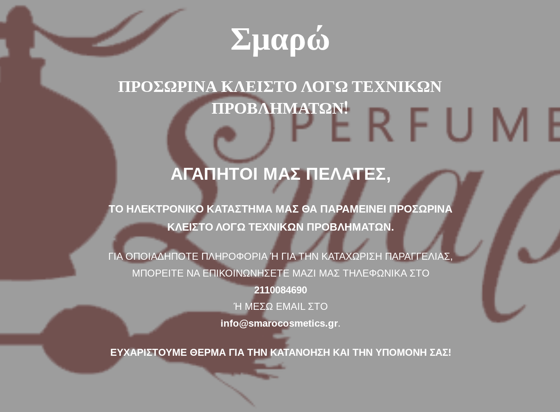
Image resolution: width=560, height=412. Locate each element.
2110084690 (280, 289)
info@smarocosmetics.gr (279, 323)
